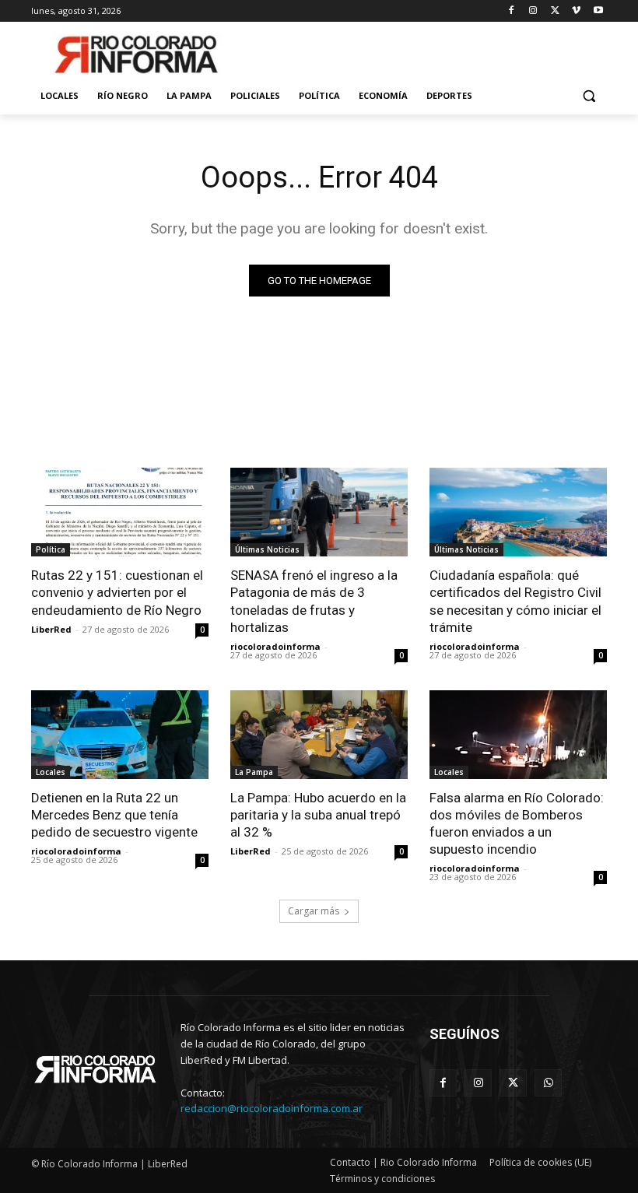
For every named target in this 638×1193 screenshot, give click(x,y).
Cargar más (313, 911)
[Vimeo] (576, 11)
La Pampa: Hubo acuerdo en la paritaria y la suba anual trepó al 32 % (318, 815)
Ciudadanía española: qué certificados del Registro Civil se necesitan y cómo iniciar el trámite (515, 600)
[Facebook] (512, 11)
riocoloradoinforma (275, 646)
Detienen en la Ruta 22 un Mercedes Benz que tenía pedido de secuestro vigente (114, 815)
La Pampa (254, 772)
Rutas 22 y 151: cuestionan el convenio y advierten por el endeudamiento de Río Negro (117, 592)
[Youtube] (598, 11)
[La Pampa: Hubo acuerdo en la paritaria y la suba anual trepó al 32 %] (319, 734)
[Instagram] (533, 11)
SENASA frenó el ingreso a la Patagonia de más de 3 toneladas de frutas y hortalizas (314, 600)
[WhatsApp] (548, 1083)
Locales (50, 772)
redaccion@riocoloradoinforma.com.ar (272, 1108)
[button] (588, 96)
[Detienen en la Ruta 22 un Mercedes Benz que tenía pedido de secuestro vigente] (120, 734)
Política (50, 549)
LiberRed (51, 629)
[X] (555, 11)
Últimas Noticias (267, 549)
